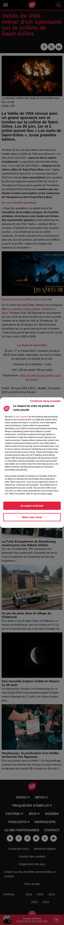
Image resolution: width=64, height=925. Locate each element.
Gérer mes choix (32, 517)
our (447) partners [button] (20, 416)
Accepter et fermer (32, 505)
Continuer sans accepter (45, 401)
